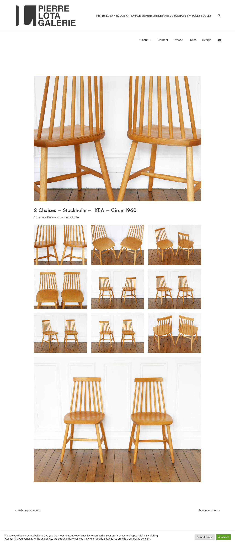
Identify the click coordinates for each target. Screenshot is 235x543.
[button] (219, 15)
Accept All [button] (223, 537)
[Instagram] (219, 40)
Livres (192, 40)
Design (206, 40)
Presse (178, 40)
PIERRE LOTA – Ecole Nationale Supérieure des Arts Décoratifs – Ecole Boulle (153, 15)
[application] (150, 40)
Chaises (41, 217)
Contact (163, 40)
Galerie (143, 40)
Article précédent (27, 510)
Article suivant (209, 510)
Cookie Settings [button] (204, 537)
